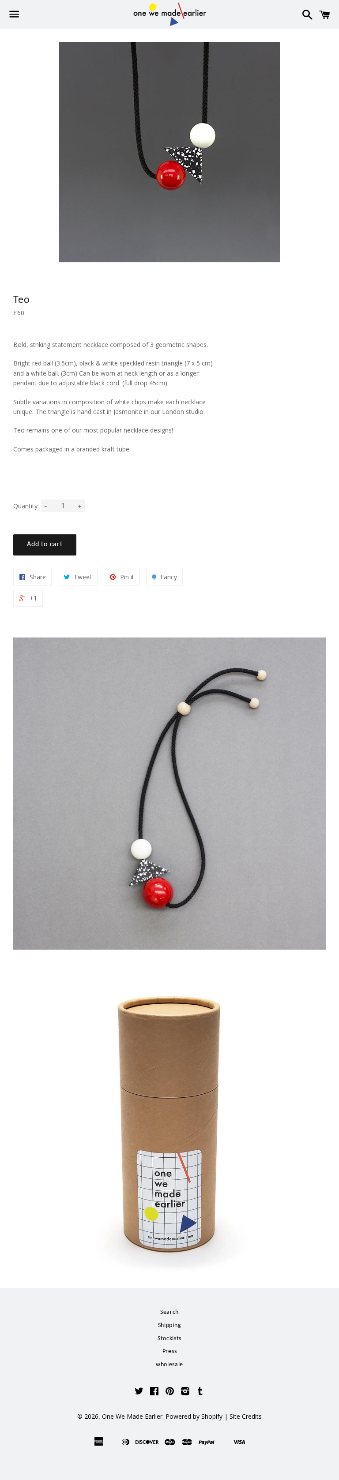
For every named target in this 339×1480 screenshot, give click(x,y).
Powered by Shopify (194, 1416)
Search (169, 1312)
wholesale (169, 1364)
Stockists (169, 1338)
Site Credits (246, 1416)
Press (169, 1351)
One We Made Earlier (132, 1416)
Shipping (169, 1325)
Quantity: (26, 506)
